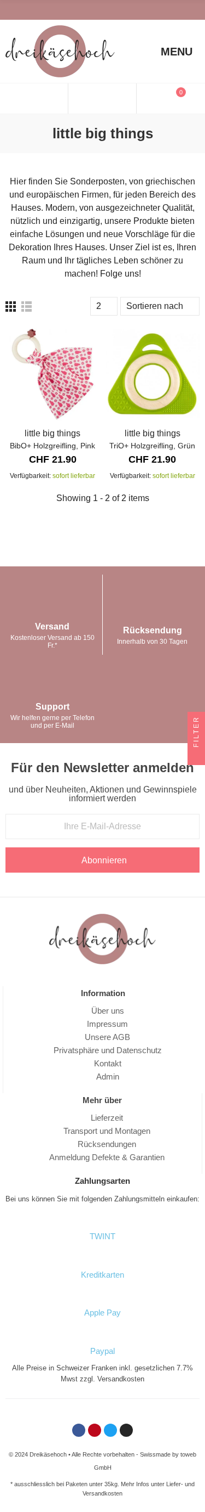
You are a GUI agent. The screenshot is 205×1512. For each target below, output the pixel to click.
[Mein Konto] (38, 99)
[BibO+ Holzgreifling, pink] (52, 374)
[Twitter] (41, 10)
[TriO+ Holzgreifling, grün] (153, 374)
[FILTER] (196, 756)
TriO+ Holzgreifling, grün (152, 445)
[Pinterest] (94, 1430)
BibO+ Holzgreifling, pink (52, 445)
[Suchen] (102, 99)
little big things (52, 433)
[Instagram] (55, 10)
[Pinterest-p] (27, 10)
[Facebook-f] (12, 10)
